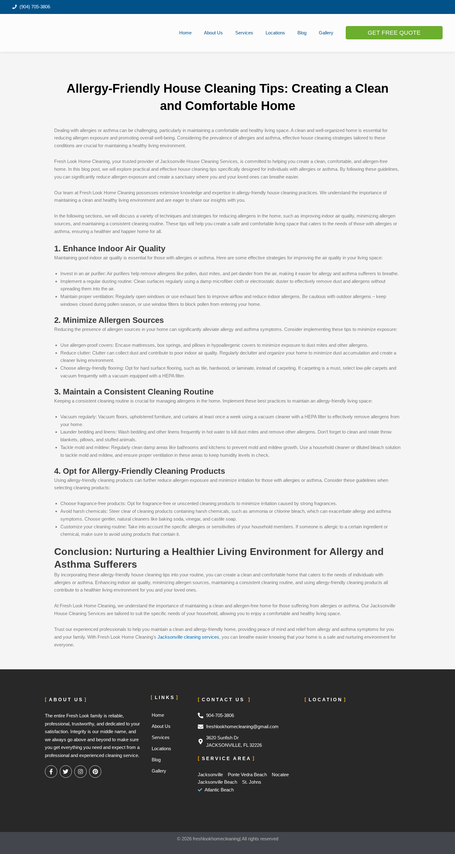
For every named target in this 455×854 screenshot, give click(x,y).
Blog (301, 32)
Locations (275, 32)
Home (185, 32)
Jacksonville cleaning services (188, 637)
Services (244, 32)
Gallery (326, 32)
